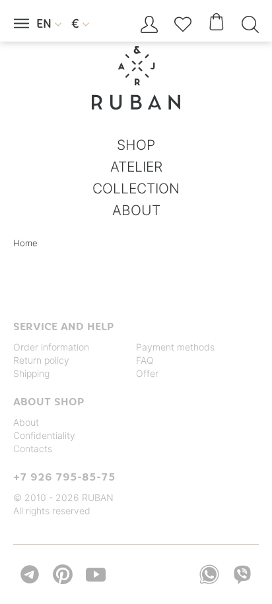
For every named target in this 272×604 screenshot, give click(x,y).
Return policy (41, 360)
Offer (147, 373)
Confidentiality (44, 435)
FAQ (145, 360)
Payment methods (175, 346)
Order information (51, 346)
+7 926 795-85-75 (64, 476)
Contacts (32, 448)
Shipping (31, 373)
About (26, 422)
